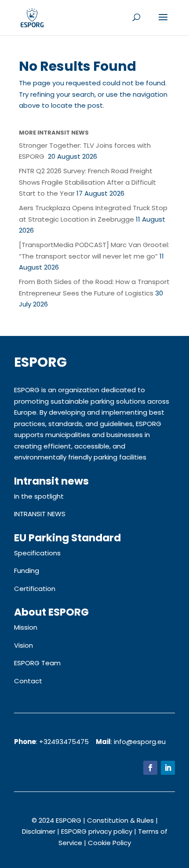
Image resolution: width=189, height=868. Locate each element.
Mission (25, 627)
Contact (28, 681)
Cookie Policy (109, 842)
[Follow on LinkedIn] (168, 768)
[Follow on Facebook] (150, 768)
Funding (26, 570)
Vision (23, 645)
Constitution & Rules (120, 820)
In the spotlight (39, 496)
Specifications (37, 553)
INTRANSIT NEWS (39, 513)
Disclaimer (38, 831)
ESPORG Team (37, 662)
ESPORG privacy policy (96, 831)
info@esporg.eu (140, 741)
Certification (34, 588)
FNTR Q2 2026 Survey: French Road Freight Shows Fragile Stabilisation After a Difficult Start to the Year (87, 182)
